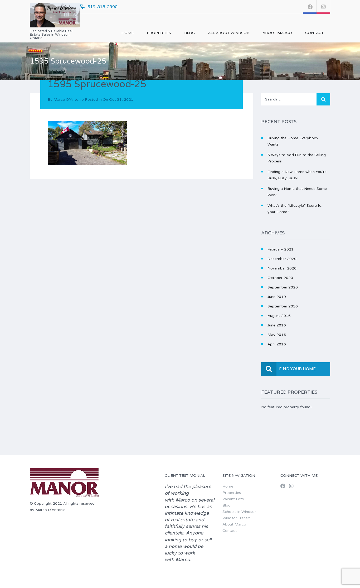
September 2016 (282, 306)
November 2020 (281, 268)
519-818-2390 (102, 6)
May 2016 (276, 334)
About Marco (277, 33)
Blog (189, 33)
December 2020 (281, 259)
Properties (159, 33)
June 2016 (276, 325)
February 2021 (280, 249)
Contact (314, 33)
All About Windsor (228, 33)
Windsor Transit (236, 518)
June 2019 (276, 297)
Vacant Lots (233, 499)
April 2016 (276, 344)
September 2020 (282, 287)
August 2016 (279, 316)
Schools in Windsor (239, 511)
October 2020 (280, 278)
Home (127, 33)
